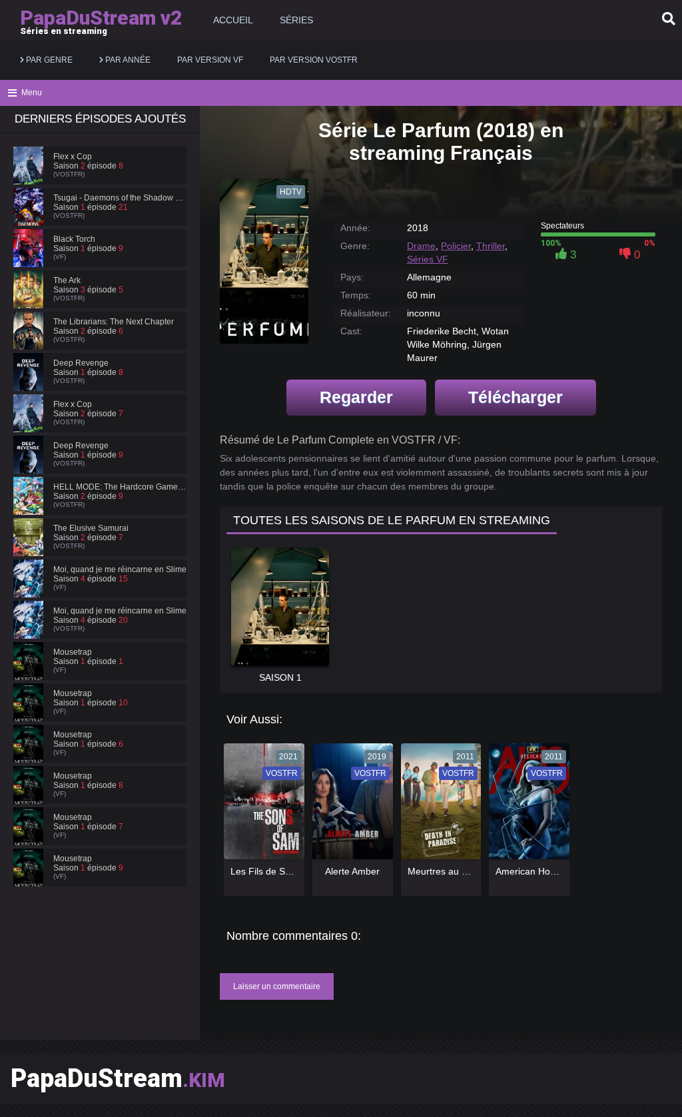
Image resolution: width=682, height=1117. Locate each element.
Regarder (356, 397)
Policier (456, 245)
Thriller (490, 245)
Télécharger (515, 397)
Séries (296, 20)
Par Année (127, 60)
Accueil (233, 20)
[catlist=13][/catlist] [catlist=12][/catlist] (261, 805)
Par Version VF (210, 60)
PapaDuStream (118, 1078)
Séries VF (427, 259)
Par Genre (48, 60)
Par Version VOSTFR (314, 60)
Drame (421, 245)
